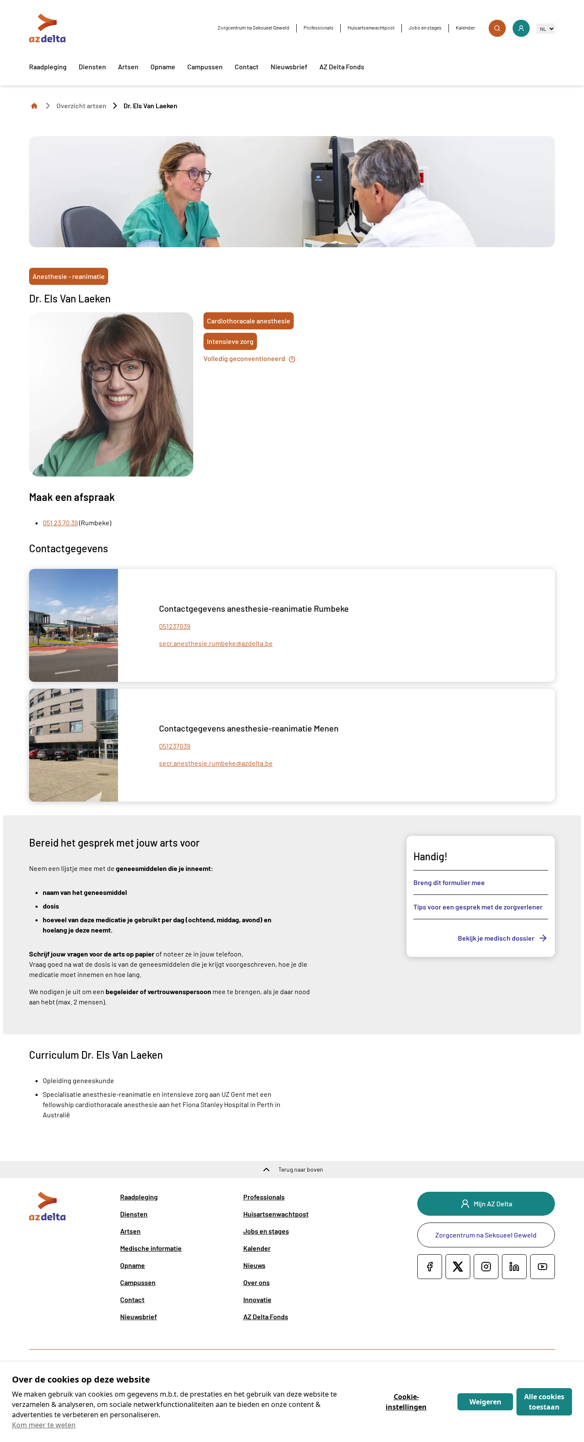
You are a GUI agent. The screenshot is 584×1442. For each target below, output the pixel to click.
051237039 (174, 626)
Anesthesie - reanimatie (68, 276)
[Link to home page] (34, 105)
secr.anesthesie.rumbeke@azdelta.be (216, 643)
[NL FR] (546, 28)
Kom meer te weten (44, 1425)
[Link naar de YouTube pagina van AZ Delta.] (542, 1266)
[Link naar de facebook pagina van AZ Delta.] (429, 1266)
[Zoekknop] (497, 28)
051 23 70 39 (60, 522)
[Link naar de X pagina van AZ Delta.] (457, 1266)
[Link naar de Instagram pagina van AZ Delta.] (486, 1266)
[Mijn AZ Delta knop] (521, 28)
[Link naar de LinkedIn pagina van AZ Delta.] (514, 1266)
